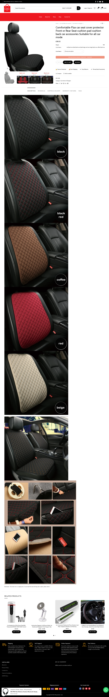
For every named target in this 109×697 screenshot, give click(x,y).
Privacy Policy (5, 667)
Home (57, 23)
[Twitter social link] (62, 83)
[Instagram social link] (98, 1)
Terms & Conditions (7, 673)
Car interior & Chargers (78, 23)
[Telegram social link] (68, 83)
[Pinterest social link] (102, 1)
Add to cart (67, 62)
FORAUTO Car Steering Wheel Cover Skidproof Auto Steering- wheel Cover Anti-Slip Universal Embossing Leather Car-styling (93, 627)
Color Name (58, 51)
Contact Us (5, 670)
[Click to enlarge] (8, 68)
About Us (4, 665)
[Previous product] (100, 23)
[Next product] (104, 23)
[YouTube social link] (100, 1)
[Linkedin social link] (66, 83)
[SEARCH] (79, 8)
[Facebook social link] (96, 1)
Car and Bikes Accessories (65, 23)
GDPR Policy (5, 676)
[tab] (31, 90)
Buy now (77, 62)
